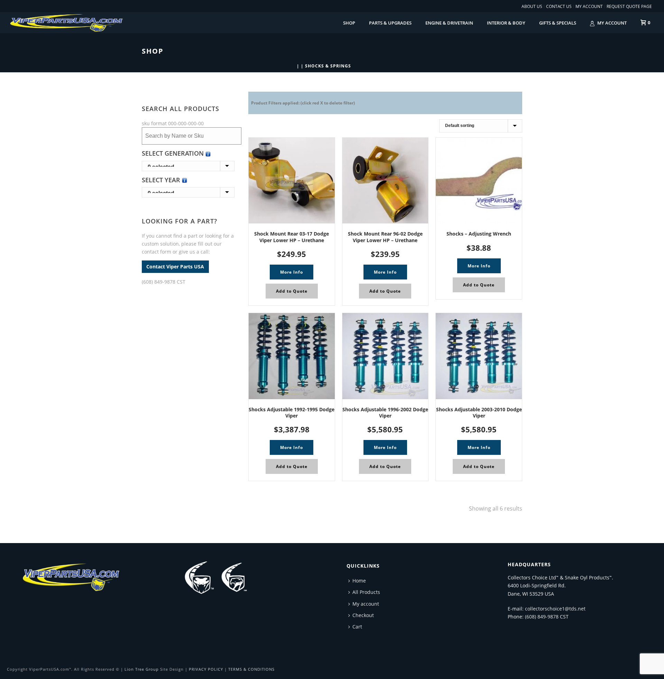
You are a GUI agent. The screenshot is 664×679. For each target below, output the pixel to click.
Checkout (363, 615)
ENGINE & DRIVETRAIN (449, 23)
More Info (291, 272)
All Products (366, 592)
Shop (349, 23)
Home (359, 580)
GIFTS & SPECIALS (557, 23)
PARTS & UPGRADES (390, 23)
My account (612, 23)
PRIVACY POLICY (206, 669)
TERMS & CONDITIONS (251, 669)
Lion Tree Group (141, 669)
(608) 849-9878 (542, 616)
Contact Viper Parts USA (175, 267)
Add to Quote (291, 291)
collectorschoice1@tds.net (555, 608)
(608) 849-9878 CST (163, 281)
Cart (357, 626)
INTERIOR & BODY (506, 23)
